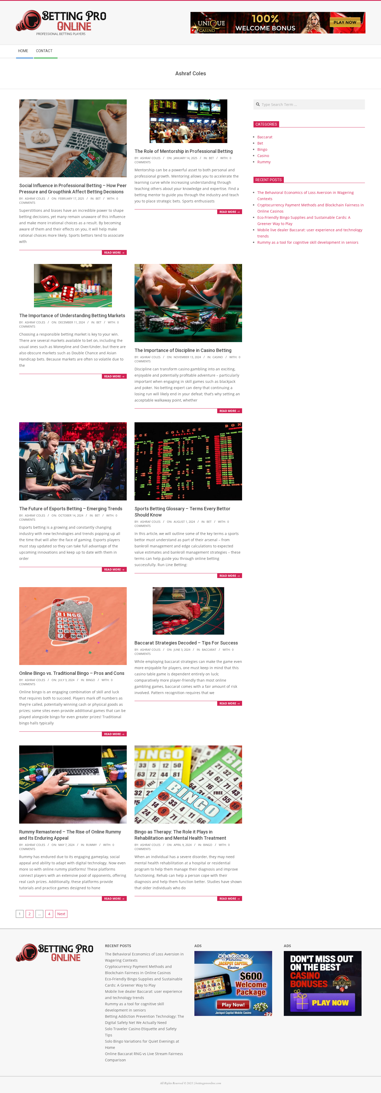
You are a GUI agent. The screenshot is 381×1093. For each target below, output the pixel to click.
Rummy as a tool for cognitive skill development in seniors (307, 242)
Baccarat (209, 649)
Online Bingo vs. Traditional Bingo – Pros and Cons (71, 673)
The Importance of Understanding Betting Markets (72, 315)
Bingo (90, 680)
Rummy (91, 845)
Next (61, 913)
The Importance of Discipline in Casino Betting (183, 350)
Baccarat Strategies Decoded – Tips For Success (186, 643)
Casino (218, 357)
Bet (98, 198)
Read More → (114, 252)
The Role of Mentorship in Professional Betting (184, 151)
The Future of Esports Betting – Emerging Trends (70, 508)
